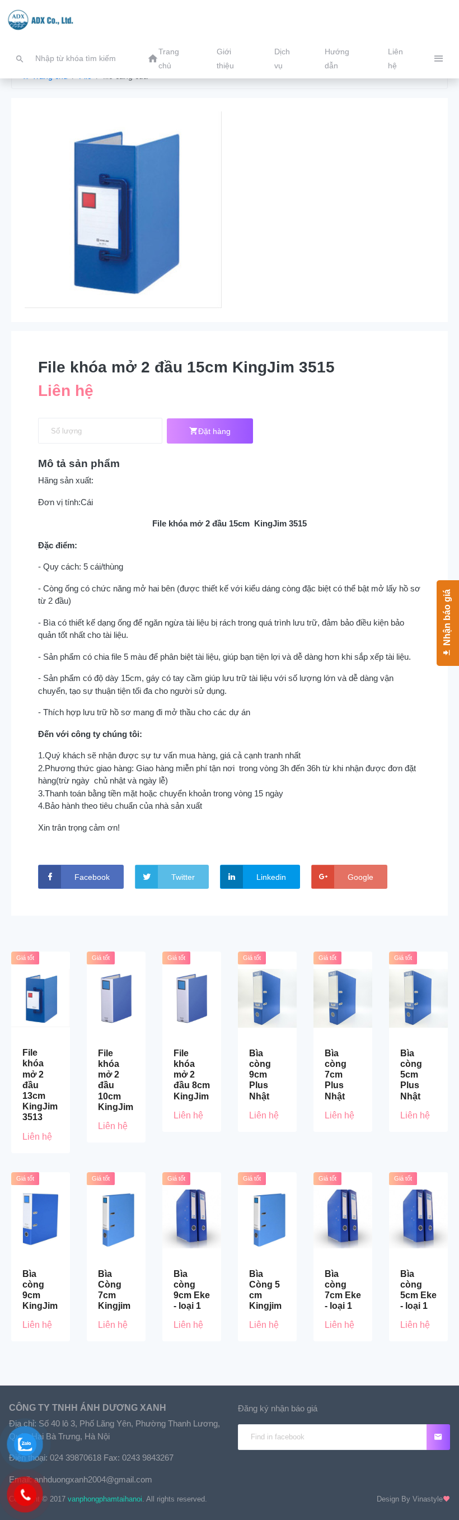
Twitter (183, 877)
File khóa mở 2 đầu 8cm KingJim (192, 1074)
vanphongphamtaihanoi (105, 1499)
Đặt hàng (214, 431)
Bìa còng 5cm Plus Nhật (411, 1074)
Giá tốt (25, 957)
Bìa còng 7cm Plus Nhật (335, 1074)
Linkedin (271, 877)
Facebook (92, 877)
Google (360, 877)
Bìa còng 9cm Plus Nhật (260, 1074)
